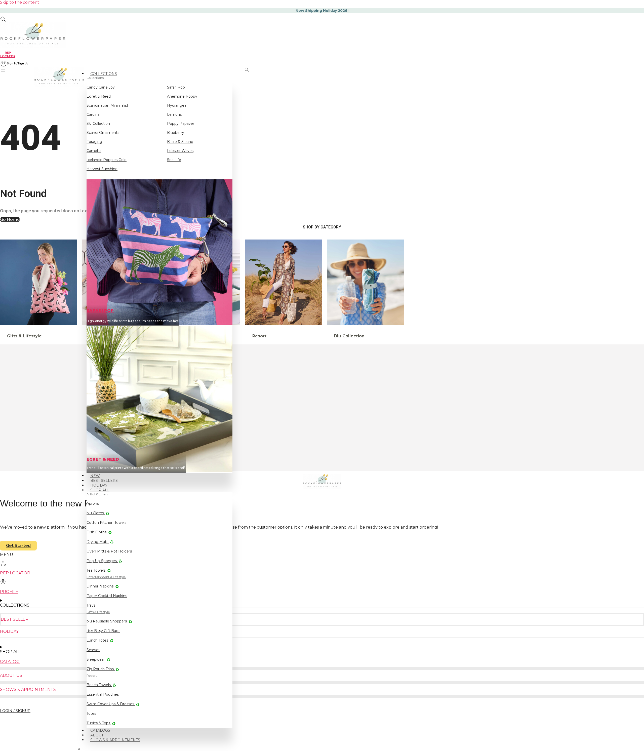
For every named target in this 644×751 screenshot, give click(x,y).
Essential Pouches (103, 694)
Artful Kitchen (97, 494)
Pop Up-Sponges (102, 561)
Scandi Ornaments (103, 132)
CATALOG (10, 661)
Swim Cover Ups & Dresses (111, 704)
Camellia (94, 150)
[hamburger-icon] (230, 71)
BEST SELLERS (104, 480)
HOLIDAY (98, 485)
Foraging (94, 141)
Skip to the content (19, 2)
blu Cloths (96, 513)
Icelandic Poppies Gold (107, 159)
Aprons (93, 503)
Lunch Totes (98, 640)
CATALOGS (100, 730)
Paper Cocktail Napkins (107, 596)
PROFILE (9, 591)
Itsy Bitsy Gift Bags (103, 630)
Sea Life (174, 159)
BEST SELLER (14, 619)
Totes (91, 713)
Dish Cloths (97, 532)
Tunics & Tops (99, 723)
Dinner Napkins (100, 586)
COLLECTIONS (103, 73)
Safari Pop (176, 87)
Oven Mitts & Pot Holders (109, 551)
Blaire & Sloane (180, 141)
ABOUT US (11, 675)
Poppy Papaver (180, 123)
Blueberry (175, 132)
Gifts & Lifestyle (98, 612)
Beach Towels (99, 685)
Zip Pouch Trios (101, 669)
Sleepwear (96, 659)
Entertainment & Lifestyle (106, 577)
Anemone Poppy (182, 96)
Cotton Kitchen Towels (106, 522)
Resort (92, 676)
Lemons (174, 114)
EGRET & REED (103, 459)
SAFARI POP (100, 310)
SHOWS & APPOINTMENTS (115, 740)
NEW (95, 475)
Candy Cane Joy (101, 87)
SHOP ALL (99, 490)
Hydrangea (176, 105)
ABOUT (96, 735)
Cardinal (93, 114)
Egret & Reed (99, 96)
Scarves (93, 650)
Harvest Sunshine (102, 169)
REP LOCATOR (7, 54)
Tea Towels (96, 570)
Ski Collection (98, 123)
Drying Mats (98, 541)
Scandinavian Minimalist (107, 105)
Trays (91, 605)
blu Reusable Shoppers (107, 621)
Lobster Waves (180, 150)
